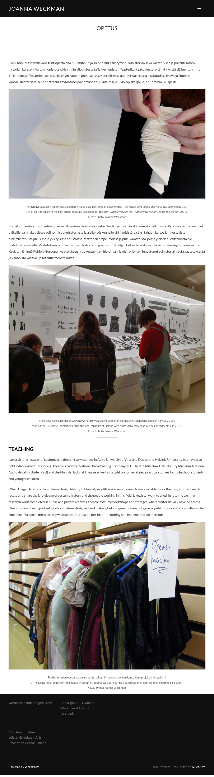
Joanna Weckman (36, 8)
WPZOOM (198, 766)
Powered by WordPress (24, 766)
